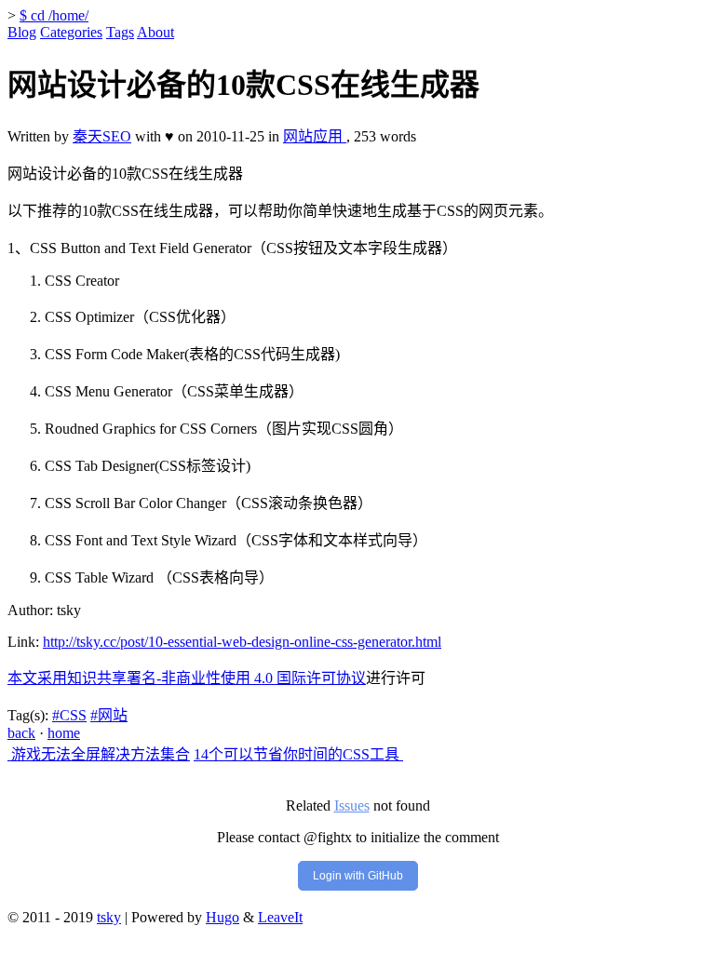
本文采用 (37, 678)
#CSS (69, 715)
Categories (71, 32)
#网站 (109, 715)
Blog (21, 32)
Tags (120, 32)
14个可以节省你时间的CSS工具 (298, 754)
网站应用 (314, 136)
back (21, 733)
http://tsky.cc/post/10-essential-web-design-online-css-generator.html (242, 642)
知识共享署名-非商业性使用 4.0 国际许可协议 (216, 678)
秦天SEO (102, 136)
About (155, 32)
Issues (352, 805)
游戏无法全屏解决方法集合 (98, 754)
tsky (109, 917)
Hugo (222, 917)
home (63, 733)
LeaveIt (280, 917)
